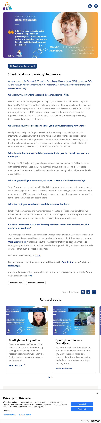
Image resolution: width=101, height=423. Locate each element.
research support (36, 283)
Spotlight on (68, 262)
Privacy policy (25, 415)
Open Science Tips (17, 241)
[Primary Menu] (96, 6)
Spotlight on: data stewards (24, 66)
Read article (15, 365)
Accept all (82, 404)
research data (16, 283)
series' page (14, 265)
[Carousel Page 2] (52, 377)
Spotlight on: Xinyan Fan (24, 340)
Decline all (82, 409)
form (30, 275)
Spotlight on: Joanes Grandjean (69, 341)
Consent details (9, 415)
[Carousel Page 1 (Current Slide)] (49, 377)
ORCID (38, 255)
